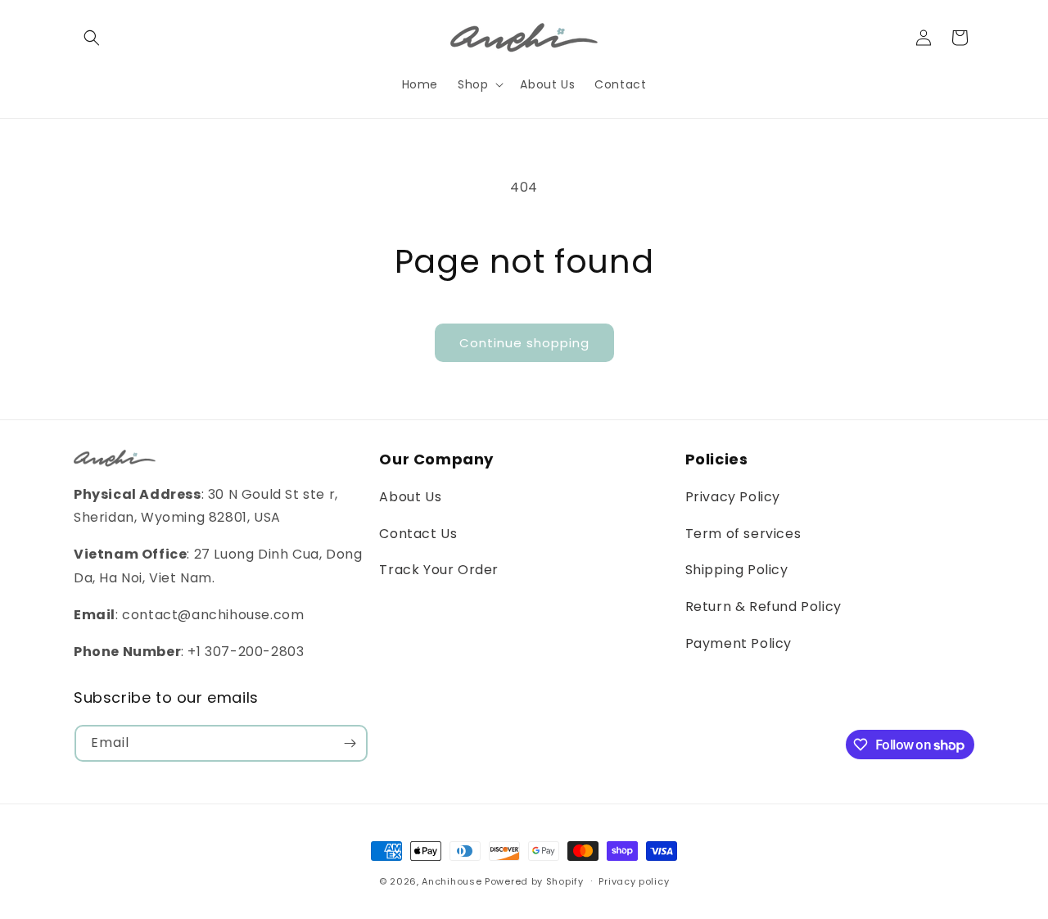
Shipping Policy (736, 569)
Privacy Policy (732, 496)
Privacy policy (634, 881)
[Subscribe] (350, 743)
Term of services (743, 533)
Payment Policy (738, 643)
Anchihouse (451, 881)
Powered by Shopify (534, 881)
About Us (410, 496)
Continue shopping (524, 342)
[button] (92, 38)
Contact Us (418, 533)
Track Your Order (439, 569)
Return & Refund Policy (763, 606)
